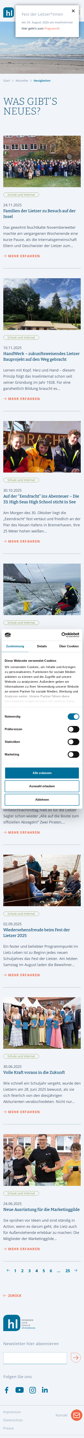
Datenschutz (13, 1420)
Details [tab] (42, 646)
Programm (51, 28)
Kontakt (69, 1416)
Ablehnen (42, 799)
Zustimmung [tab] (15, 646)
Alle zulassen (42, 773)
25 (67, 1270)
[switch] (73, 729)
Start (6, 80)
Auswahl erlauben (42, 786)
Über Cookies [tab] (69, 646)
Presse (8, 1428)
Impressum (12, 1412)
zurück (14, 1295)
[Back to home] (8, 12)
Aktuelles (21, 80)
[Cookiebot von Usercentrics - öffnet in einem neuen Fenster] (61, 635)
